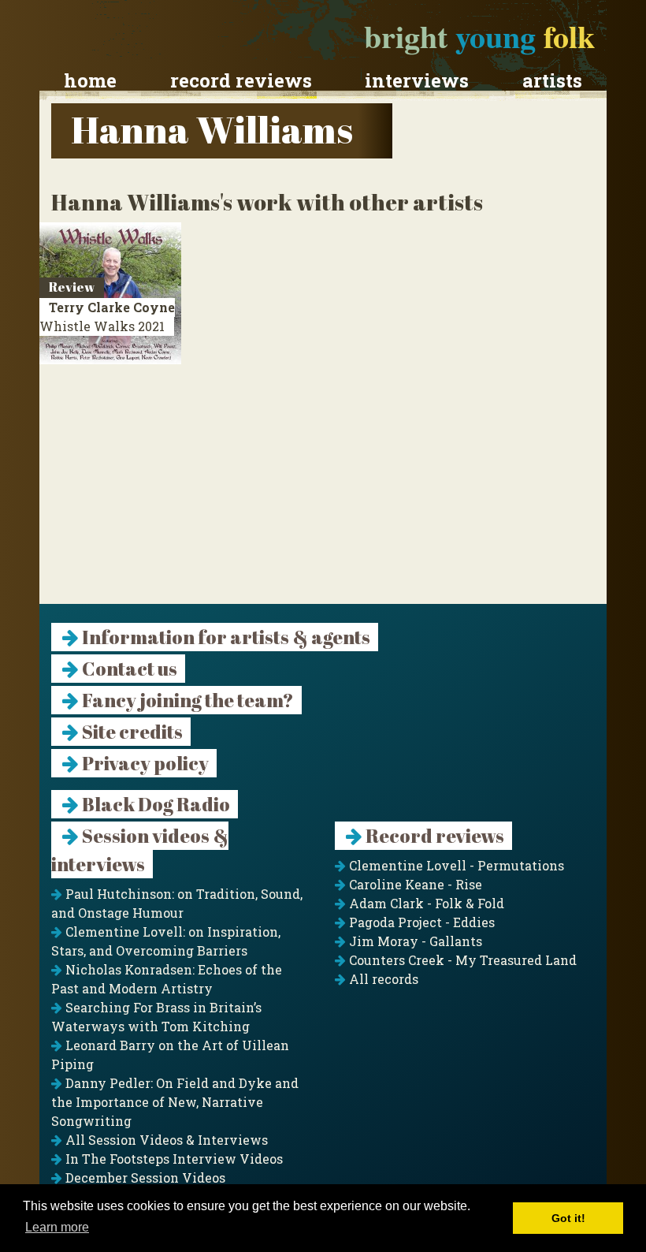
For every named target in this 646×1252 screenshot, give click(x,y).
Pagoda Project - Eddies (420, 922)
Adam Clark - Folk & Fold (425, 903)
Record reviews (241, 80)
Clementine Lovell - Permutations (455, 865)
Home (90, 80)
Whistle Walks (107, 316)
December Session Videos (143, 1177)
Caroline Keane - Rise (414, 884)
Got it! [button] (568, 1218)
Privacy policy (144, 763)
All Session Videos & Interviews (165, 1139)
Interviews (417, 80)
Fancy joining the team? (186, 700)
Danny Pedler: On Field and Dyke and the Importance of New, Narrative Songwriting (175, 1102)
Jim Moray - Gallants (414, 941)
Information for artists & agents (224, 637)
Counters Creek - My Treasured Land (461, 960)
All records (382, 979)
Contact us (128, 668)
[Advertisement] (323, 493)
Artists (552, 80)
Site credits (131, 731)
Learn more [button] (57, 1227)
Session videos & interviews (139, 850)
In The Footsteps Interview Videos (172, 1158)
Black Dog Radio (154, 804)
